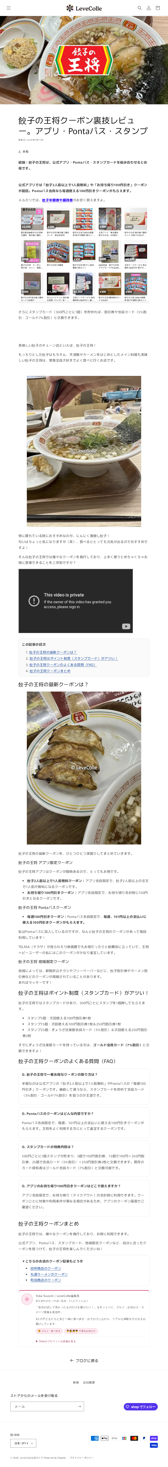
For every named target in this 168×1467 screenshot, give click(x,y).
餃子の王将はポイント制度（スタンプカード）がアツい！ (74, 658)
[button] (8, 8)
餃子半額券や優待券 (57, 199)
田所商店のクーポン (46, 1268)
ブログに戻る (87, 1360)
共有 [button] (25, 151)
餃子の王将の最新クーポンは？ (53, 652)
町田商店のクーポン (46, 1279)
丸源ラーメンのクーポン (49, 1274)
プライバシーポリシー (82, 1457)
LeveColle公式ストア (31, 1457)
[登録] (79, 1406)
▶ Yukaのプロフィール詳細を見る (56, 1341)
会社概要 (89, 1382)
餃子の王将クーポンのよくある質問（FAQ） (63, 664)
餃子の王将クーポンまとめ (50, 670)
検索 (76, 1382)
